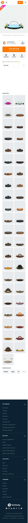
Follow (22, 43)
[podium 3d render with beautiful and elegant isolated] (8, 428)
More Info (6, 64)
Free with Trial (14, 49)
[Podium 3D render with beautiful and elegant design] (8, 134)
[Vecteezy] (2, 2)
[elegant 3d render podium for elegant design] (8, 99)
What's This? (17, 61)
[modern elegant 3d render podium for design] (8, 111)
